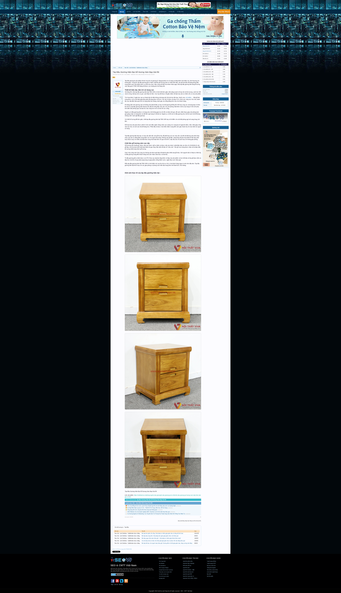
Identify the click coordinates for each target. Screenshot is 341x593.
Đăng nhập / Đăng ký (224, 11)
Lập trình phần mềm (188, 561)
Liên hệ (128, 11)
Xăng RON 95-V (206, 46)
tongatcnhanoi (225, 93)
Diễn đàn (122, 11)
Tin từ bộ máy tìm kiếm (164, 576)
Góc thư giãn (210, 576)
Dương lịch (206, 102)
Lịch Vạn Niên (136, 11)
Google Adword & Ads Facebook (166, 569)
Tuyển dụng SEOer (211, 561)
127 (122, 98)
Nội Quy (121, 584)
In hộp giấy (171, 11)
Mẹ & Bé (209, 574)
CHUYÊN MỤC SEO (165, 558)
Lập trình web (186, 567)
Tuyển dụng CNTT (211, 563)
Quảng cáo (216, 127)
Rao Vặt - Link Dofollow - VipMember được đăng (130, 74)
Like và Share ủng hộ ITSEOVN (122, 549)
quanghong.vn (162, 11)
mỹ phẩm (188, 97)
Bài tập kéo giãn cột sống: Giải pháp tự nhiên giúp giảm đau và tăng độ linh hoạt (162, 533)
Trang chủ (114, 11)
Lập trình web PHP (187, 574)
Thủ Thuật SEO (162, 561)
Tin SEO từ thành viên (163, 574)
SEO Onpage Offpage (163, 567)
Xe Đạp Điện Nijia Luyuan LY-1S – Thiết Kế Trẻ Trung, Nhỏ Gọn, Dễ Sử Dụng (147, 507)
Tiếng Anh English (211, 567)
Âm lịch (205, 105)
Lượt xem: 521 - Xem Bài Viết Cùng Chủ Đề (139, 503)
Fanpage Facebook (215, 111)
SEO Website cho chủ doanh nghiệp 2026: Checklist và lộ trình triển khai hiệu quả (148, 511)
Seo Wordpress (162, 565)
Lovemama (153, 11)
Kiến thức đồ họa (187, 565)
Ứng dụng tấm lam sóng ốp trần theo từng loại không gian (142, 509)
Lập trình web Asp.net (188, 572)
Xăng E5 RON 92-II (207, 51)
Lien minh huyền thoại (212, 572)
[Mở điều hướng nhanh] (200, 67)
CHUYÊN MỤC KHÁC (213, 558)
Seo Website (161, 563)
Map (112, 584)
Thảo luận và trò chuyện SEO (165, 571)
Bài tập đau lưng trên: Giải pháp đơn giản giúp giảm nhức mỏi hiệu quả (160, 536)
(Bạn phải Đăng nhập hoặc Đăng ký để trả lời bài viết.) (189, 520)
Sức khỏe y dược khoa (212, 569)
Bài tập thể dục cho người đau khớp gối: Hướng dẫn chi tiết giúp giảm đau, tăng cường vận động (167, 543)
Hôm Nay (216, 99)
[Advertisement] (156, 53)
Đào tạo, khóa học (211, 565)
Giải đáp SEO (162, 578)
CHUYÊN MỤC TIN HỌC (190, 558)
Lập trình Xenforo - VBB (188, 569)
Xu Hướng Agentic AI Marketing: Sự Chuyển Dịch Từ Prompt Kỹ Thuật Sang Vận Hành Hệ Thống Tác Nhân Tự (156, 513)
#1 (200, 517)
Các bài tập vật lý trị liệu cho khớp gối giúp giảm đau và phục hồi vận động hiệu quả (163, 540)
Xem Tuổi (145, 11)
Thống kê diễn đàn (215, 86)
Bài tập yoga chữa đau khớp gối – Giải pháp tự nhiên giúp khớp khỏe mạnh (161, 538)
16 (122, 101)
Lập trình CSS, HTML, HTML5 (190, 578)
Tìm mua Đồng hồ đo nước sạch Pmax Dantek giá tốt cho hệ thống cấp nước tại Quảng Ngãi (151, 505)
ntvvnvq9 (148, 74)
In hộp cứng (180, 11)
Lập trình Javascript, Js (188, 576)
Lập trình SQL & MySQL (188, 563)
